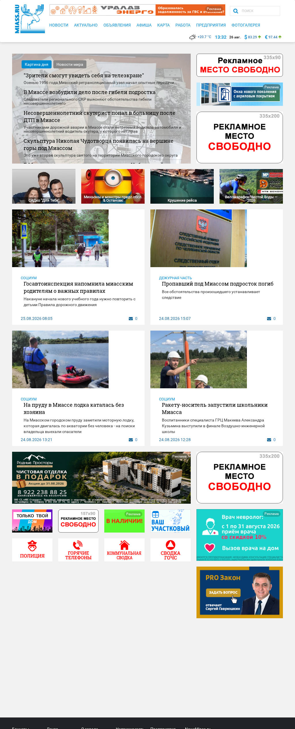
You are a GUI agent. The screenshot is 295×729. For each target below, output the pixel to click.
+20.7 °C (204, 37)
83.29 (252, 37)
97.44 (272, 37)
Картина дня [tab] (36, 64)
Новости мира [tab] (69, 64)
